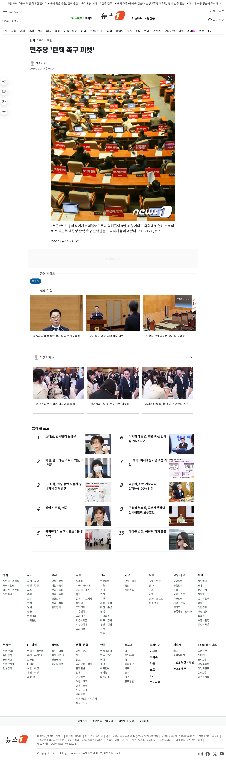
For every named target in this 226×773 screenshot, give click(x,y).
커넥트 (213, 11)
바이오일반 (57, 664)
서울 (102, 585)
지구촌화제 (81, 624)
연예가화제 (106, 651)
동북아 (79, 581)
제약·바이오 (58, 655)
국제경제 (80, 607)
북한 (151, 575)
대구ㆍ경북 (106, 620)
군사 (151, 585)
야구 (127, 651)
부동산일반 (8, 651)
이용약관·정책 (126, 721)
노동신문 (149, 18)
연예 (103, 645)
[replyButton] (3, 91)
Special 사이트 (207, 645)
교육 (29, 590)
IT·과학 (32, 645)
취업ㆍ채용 (203, 624)
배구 (127, 668)
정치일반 (7, 594)
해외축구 (129, 664)
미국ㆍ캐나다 (83, 585)
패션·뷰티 (203, 611)
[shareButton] (3, 81)
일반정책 (7, 655)
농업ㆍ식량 (57, 603)
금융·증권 (179, 575)
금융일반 (178, 581)
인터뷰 (103, 672)
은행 (175, 590)
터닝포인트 (203, 668)
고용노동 (56, 598)
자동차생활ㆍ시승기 (86, 698)
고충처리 (144, 721)
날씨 (29, 607)
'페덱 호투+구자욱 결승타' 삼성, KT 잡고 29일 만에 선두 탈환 (136, 3)
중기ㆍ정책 (203, 598)
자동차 (201, 594)
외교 (127, 575)
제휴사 (177, 645)
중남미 (79, 603)
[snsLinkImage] (200, 753)
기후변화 (80, 611)
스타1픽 (202, 659)
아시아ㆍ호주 (83, 590)
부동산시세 (8, 664)
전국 (103, 575)
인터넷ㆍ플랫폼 (35, 651)
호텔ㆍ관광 (203, 620)
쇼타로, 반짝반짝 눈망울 (60, 436)
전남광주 (104, 616)
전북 (102, 611)
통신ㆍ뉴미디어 (35, 655)
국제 (78, 575)
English (137, 18)
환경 (29, 603)
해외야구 (129, 655)
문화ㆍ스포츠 (156, 598)
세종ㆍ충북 (106, 603)
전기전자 (202, 590)
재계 (200, 585)
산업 (200, 575)
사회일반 (31, 620)
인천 (102, 594)
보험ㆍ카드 (179, 594)
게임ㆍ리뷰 (33, 672)
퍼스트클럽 (203, 677)
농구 (127, 672)
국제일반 (80, 629)
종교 (78, 659)
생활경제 (202, 607)
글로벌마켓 (179, 655)
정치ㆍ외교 (155, 581)
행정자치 (104, 581)
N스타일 (104, 677)
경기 (102, 590)
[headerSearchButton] (16, 11)
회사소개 (82, 721)
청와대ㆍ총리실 (11, 581)
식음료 (201, 616)
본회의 (35, 281)
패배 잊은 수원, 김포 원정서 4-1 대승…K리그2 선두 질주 (66, 3)
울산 (102, 629)
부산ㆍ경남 (106, 624)
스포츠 (129, 645)
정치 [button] (32, 40)
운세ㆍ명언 (82, 685)
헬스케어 (56, 659)
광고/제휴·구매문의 (102, 721)
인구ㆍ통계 (57, 594)
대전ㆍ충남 (106, 607)
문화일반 (80, 668)
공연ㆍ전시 (82, 651)
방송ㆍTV (105, 655)
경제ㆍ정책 (57, 581)
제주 (102, 633)
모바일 (30, 659)
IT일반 (30, 664)
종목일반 (129, 681)
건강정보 (80, 677)
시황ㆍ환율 (179, 603)
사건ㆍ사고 (33, 581)
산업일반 (202, 581)
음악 (102, 664)
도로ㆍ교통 (82, 690)
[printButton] (3, 111)
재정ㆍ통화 (57, 585)
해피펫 (89, 18)
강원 (102, 598)
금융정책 (178, 585)
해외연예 (104, 668)
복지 (29, 594)
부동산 (7, 645)
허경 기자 (40, 63)
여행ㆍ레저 (82, 681)
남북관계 (153, 603)
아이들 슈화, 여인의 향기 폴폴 (147, 532)
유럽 (78, 594)
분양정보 (7, 659)
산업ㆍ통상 (57, 590)
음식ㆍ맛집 (82, 703)
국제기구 (80, 616)
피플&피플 (81, 620)
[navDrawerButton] (4, 11)
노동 (29, 598)
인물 (29, 611)
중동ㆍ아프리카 (84, 598)
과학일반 (31, 677)
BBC (175, 651)
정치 (5, 575)
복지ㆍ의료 (57, 651)
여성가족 (31, 616)
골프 (127, 677)
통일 (127, 585)
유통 (200, 603)
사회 (29, 575)
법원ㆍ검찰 (33, 585)
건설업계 (7, 668)
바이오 (56, 645)
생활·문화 (82, 645)
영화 (102, 659)
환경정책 (56, 607)
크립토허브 (75, 18)
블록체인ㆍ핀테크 (182, 611)
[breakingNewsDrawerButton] (11, 11)
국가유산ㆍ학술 (84, 664)
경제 (54, 575)
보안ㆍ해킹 (33, 668)
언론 (78, 672)
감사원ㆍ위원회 (11, 590)
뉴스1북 (202, 672)
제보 (221, 11)
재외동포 (129, 590)
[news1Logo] (17, 739)
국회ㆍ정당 (8, 585)
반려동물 (80, 694)
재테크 (176, 607)
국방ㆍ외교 (130, 581)
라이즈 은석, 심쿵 (56, 508)
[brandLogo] (113, 15)
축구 (127, 659)
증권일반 (178, 598)
